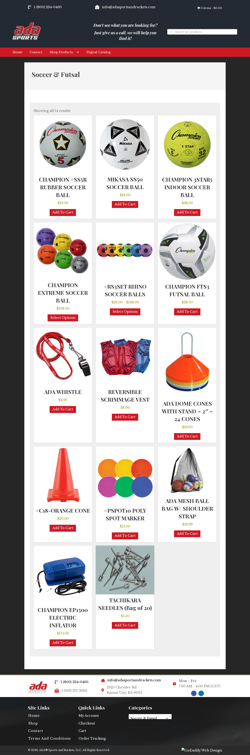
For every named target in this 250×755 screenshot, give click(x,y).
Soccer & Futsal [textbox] (149, 718)
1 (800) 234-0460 (48, 7)
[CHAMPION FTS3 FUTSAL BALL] (187, 251)
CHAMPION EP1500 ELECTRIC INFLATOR (63, 617)
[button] (78, 52)
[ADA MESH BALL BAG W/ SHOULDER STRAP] (187, 470)
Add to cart (62, 212)
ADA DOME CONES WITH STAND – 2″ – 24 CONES (187, 411)
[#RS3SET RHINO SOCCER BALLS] (125, 251)
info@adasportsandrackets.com (128, 7)
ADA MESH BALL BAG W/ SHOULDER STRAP (187, 508)
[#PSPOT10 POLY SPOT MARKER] (125, 475)
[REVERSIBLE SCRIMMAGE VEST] (125, 357)
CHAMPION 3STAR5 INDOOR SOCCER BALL (187, 187)
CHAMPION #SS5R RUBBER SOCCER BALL (63, 187)
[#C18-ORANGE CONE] (62, 475)
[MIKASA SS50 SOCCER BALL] (125, 144)
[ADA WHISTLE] (62, 357)
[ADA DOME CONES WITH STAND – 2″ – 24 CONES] (187, 363)
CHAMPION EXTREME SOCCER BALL (63, 292)
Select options (62, 318)
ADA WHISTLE (63, 391)
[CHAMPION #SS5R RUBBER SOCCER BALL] (62, 144)
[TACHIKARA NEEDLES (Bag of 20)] (125, 570)
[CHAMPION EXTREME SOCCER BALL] (62, 250)
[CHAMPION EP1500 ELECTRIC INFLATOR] (62, 575)
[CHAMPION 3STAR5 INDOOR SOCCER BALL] (187, 144)
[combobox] (150, 716)
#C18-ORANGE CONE (63, 510)
